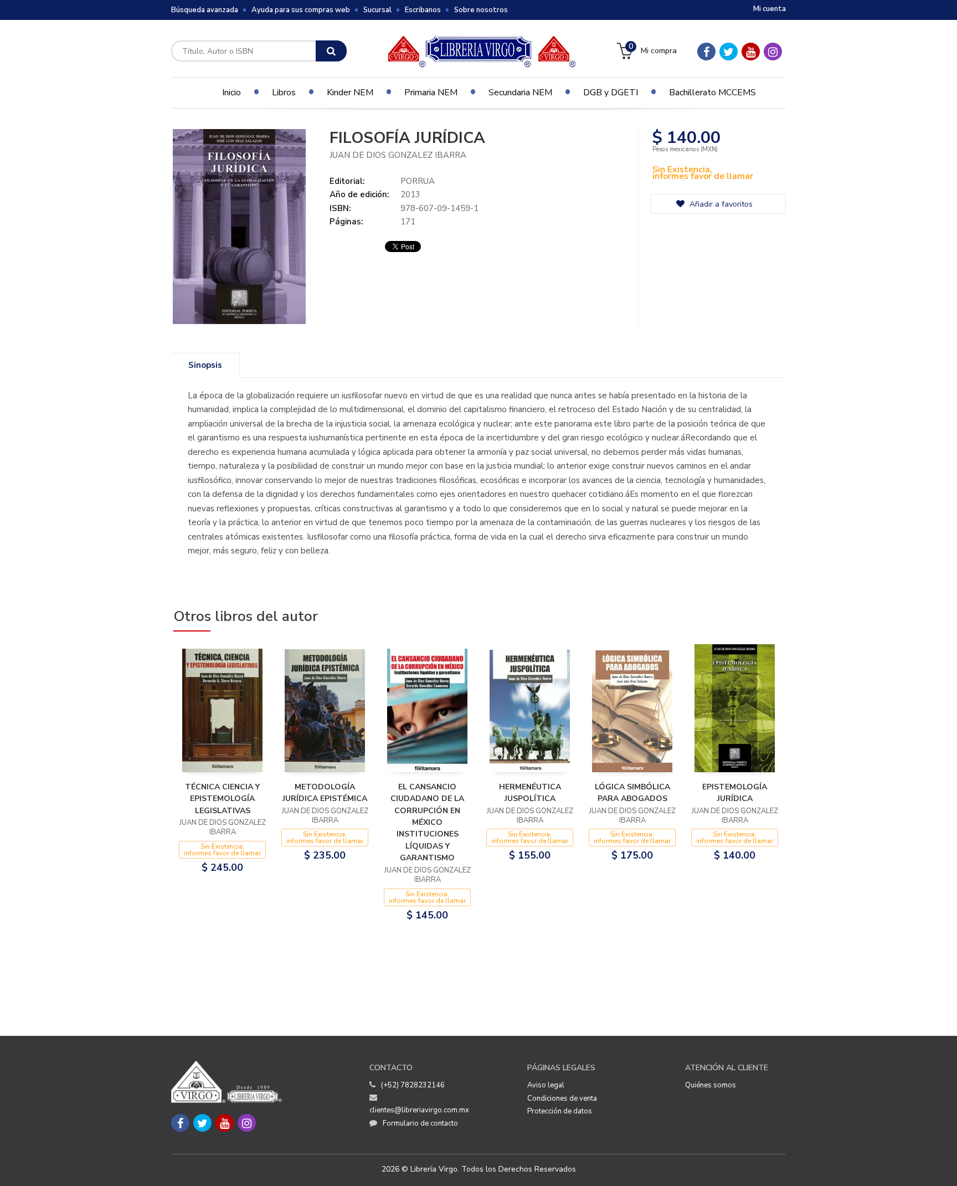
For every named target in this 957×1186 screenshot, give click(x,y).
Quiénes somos (710, 1085)
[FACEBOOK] (706, 51)
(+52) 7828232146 (413, 1085)
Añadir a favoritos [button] (720, 204)
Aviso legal (545, 1085)
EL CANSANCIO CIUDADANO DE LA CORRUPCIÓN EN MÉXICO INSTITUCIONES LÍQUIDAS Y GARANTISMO (427, 823)
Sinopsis (205, 365)
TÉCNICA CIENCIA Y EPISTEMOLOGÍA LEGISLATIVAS (222, 799)
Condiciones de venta (562, 1098)
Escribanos (423, 10)
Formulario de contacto (420, 1123)
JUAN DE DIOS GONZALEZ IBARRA (398, 155)
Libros (284, 92)
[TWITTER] (728, 51)
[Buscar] (331, 50)
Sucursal (377, 10)
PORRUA (417, 181)
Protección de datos (559, 1111)
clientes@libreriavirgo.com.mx (419, 1110)
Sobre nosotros (481, 10)
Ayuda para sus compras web (300, 10)
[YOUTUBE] (751, 51)
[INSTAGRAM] (773, 51)
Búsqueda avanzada (204, 10)
